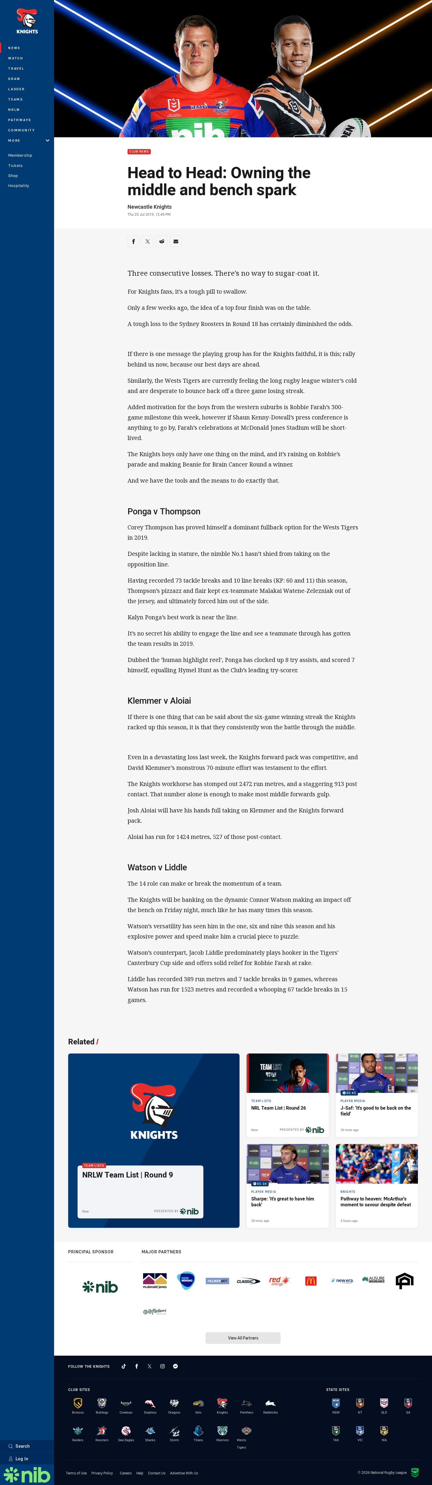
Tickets (15, 165)
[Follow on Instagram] (162, 1366)
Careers (126, 1473)
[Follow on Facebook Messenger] (175, 1366)
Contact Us (156, 1473)
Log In (22, 1458)
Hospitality (18, 185)
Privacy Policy (102, 1473)
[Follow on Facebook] (136, 1366)
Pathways (19, 120)
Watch (16, 58)
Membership (20, 155)
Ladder (16, 89)
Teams (15, 99)
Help (139, 1473)
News (14, 48)
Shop (13, 175)
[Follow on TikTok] (123, 1366)
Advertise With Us (184, 1473)
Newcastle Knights (150, 206)
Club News (139, 152)
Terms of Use (76, 1473)
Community (21, 130)
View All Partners (243, 1338)
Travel (16, 68)
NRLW (14, 109)
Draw (14, 78)
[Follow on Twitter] (149, 1366)
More (14, 140)
